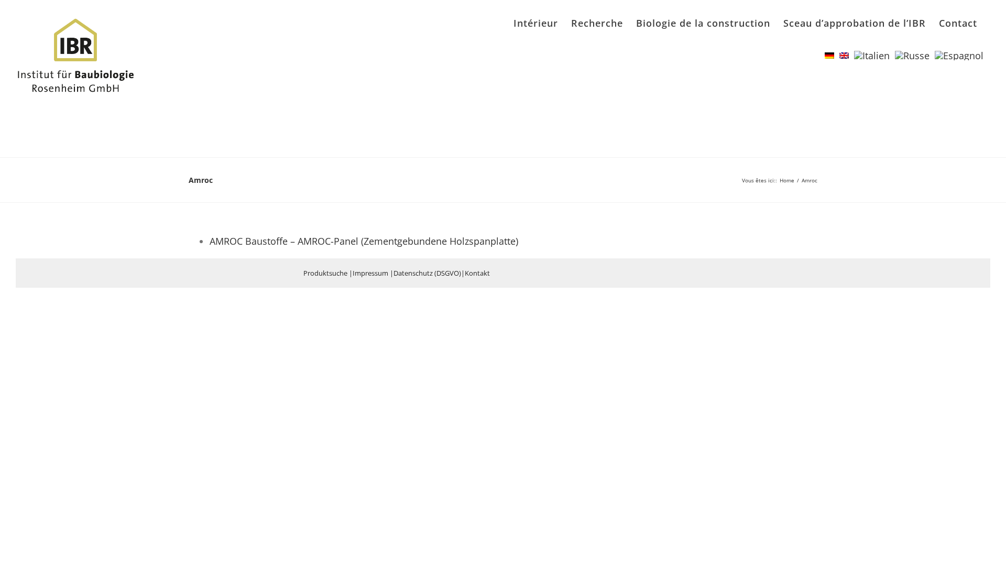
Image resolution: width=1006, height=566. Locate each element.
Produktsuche (325, 273)
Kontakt (477, 273)
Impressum (370, 273)
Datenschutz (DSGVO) (427, 273)
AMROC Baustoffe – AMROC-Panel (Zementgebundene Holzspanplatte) (364, 241)
